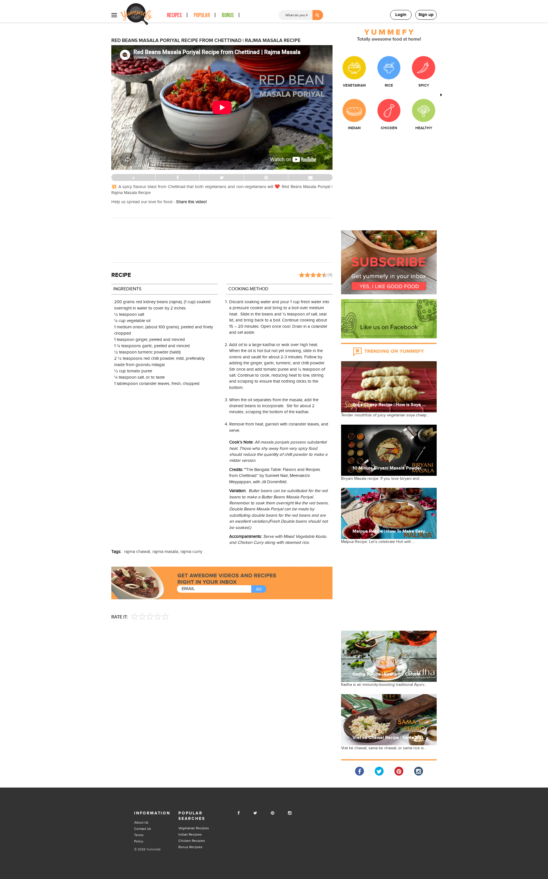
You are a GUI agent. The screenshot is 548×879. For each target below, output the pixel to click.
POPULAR (202, 15)
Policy (138, 841)
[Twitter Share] (379, 771)
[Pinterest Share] (399, 771)
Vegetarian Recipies (193, 828)
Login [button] (400, 14)
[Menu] (114, 15)
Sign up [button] (426, 14)
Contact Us (142, 829)
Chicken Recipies (191, 841)
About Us (141, 822)
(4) (330, 274)
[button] (389, 262)
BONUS (228, 15)
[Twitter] (255, 813)
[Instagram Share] (419, 771)
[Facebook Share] (359, 771)
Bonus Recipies (190, 847)
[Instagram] (289, 813)
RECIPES (174, 15)
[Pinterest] (272, 813)
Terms (139, 835)
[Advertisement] (222, 239)
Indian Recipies (190, 834)
